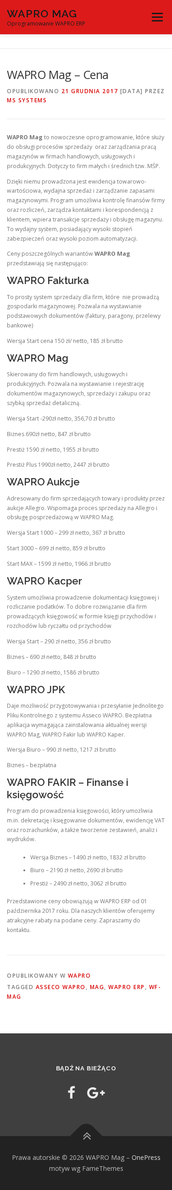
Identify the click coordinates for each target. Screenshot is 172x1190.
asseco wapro (61, 987)
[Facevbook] (71, 1092)
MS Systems (27, 100)
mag (97, 987)
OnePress (146, 1157)
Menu (156, 17)
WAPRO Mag (42, 13)
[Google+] (96, 1092)
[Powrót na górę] (86, 1136)
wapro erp (126, 987)
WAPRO (79, 975)
